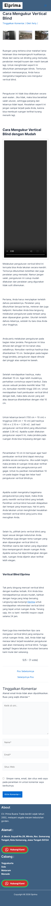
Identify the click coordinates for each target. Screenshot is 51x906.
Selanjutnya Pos (25, 677)
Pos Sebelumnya (25, 671)
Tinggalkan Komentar (13, 23)
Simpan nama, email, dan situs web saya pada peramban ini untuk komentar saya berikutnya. (25, 782)
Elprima (31, 602)
